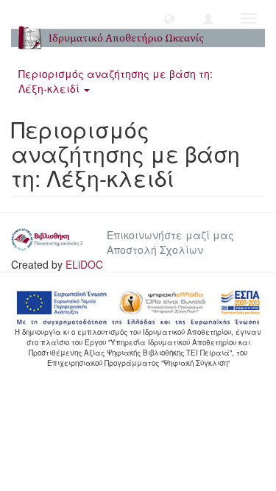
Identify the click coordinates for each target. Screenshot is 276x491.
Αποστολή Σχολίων (155, 249)
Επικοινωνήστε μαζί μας (170, 234)
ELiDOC (84, 264)
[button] (169, 18)
